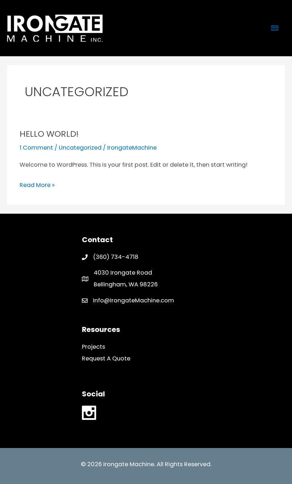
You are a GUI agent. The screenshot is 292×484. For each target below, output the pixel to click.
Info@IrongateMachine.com (133, 300)
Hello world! (49, 134)
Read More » (37, 186)
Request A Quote (106, 358)
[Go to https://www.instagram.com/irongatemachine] (89, 414)
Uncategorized (80, 148)
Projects (93, 347)
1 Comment (36, 148)
